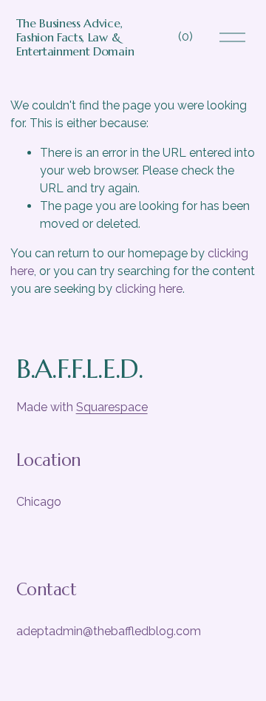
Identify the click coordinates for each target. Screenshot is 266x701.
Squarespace (112, 407)
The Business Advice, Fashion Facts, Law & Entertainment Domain (75, 37)
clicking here (149, 289)
